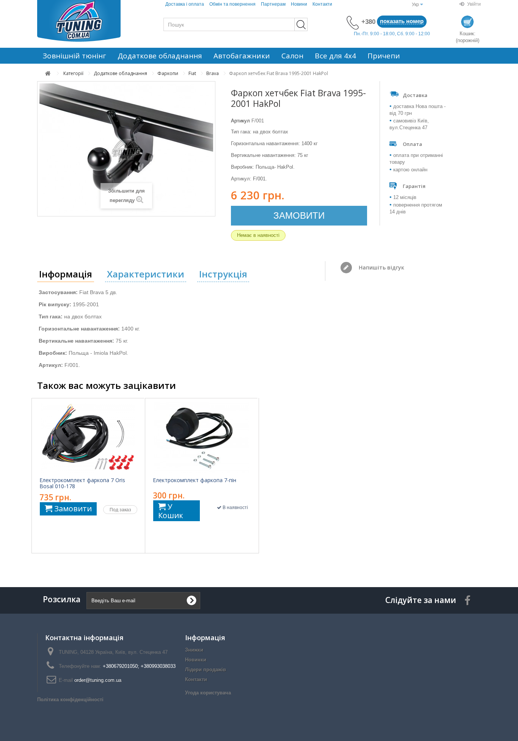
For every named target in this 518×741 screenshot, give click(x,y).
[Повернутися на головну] (48, 73)
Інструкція (223, 274)
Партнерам (273, 4)
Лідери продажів (205, 669)
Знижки (194, 650)
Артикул (240, 121)
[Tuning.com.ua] (88, 21)
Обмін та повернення (232, 4)
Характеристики (145, 274)
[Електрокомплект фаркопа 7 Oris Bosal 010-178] (88, 437)
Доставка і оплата (184, 4)
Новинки (195, 660)
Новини (299, 4)
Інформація (65, 274)
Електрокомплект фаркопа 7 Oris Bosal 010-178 (82, 483)
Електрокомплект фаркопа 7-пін (194, 480)
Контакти (322, 4)
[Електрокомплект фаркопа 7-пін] (201, 437)
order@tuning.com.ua (97, 680)
